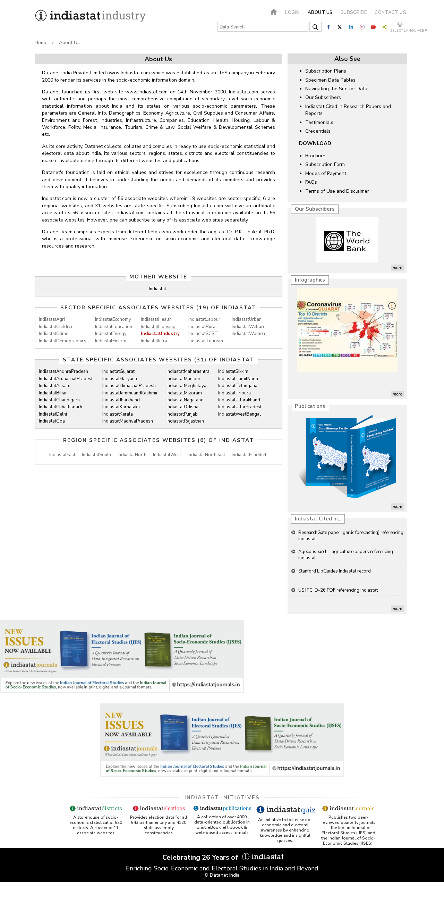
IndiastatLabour (204, 319)
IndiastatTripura (234, 393)
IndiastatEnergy (111, 334)
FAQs (311, 182)
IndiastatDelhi (53, 414)
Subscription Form (325, 164)
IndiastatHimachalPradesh (129, 386)
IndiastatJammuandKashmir (130, 393)
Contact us (390, 12)
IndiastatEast (62, 455)
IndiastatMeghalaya (186, 386)
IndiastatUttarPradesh (240, 407)
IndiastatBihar (53, 393)
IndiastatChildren (56, 327)
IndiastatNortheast (206, 455)
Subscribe (354, 12)
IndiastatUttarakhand (239, 400)
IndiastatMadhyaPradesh (127, 421)
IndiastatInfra (154, 341)
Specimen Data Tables (330, 80)
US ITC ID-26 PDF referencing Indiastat (338, 590)
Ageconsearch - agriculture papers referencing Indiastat (345, 555)
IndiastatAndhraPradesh (63, 371)
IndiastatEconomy (113, 319)
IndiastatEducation (113, 327)
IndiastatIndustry (160, 334)
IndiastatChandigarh (59, 400)
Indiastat (157, 289)
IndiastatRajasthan (185, 421)
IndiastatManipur (183, 379)
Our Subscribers (323, 97)
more (397, 267)
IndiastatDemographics (62, 341)
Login (292, 12)
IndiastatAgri (52, 319)
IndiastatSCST (203, 334)
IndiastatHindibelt (250, 455)
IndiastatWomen (248, 334)
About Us (69, 42)
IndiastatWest (167, 455)
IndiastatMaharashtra (188, 371)
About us (320, 12)
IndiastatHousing (158, 327)
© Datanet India (222, 875)
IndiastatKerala (117, 414)
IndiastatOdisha (182, 407)
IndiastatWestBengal (239, 414)
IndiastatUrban (247, 319)
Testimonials (319, 122)
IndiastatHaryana (119, 379)
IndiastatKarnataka (121, 407)
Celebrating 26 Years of (201, 857)
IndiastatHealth (156, 319)
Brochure (315, 155)
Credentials (318, 131)
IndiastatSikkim (233, 371)
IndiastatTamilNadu (238, 379)
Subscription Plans (325, 71)
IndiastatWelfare (248, 327)
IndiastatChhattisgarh (60, 407)
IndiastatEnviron (111, 341)
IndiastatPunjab (182, 414)
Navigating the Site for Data (336, 88)
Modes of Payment (325, 173)
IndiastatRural (202, 327)
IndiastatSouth (96, 455)
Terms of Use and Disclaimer (337, 191)
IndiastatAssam (54, 386)
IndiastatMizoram (184, 393)
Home (41, 42)
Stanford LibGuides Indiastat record (334, 571)
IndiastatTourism (205, 341)
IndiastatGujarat (118, 371)
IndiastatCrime (53, 334)
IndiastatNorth (132, 455)
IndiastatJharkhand (121, 400)
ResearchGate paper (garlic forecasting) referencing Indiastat (350, 535)
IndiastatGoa (52, 421)
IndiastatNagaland (185, 400)
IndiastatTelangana (237, 386)
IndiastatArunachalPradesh (66, 379)
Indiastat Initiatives (222, 797)
